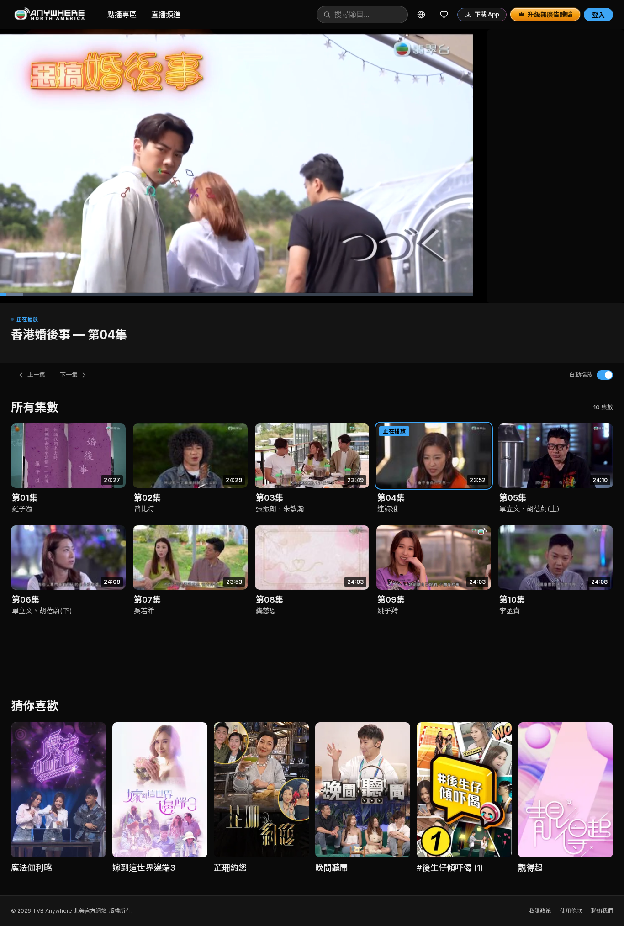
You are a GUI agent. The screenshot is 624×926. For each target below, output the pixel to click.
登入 (598, 15)
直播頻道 (165, 14)
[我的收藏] (444, 14)
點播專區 (122, 14)
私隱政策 (540, 910)
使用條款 (571, 910)
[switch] (605, 375)
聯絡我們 (602, 910)
